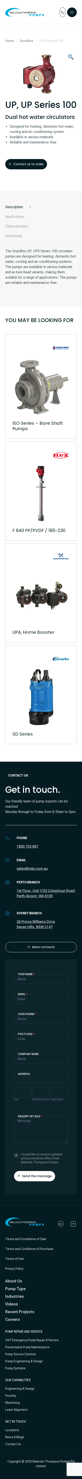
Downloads (13, 236)
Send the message (37, 1176)
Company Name (28, 1054)
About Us (13, 1281)
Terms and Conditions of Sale (25, 1239)
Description (14, 207)
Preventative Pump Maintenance (27, 1347)
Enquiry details (30, 1116)
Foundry (10, 1395)
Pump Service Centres (20, 1354)
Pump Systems (15, 1368)
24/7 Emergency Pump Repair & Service (32, 1340)
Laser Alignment (16, 1409)
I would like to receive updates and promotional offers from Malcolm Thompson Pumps (41, 1158)
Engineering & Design (20, 1388)
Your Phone (27, 1014)
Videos (11, 1304)
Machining (12, 1402)
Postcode (26, 1034)
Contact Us (13, 1444)
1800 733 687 (27, 846)
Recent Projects (19, 1311)
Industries (14, 1296)
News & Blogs (14, 1437)
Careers (12, 1319)
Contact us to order (28, 164)
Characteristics (16, 226)
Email (23, 994)
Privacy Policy (14, 1268)
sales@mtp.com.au (32, 869)
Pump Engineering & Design (24, 1361)
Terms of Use (14, 1259)
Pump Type (15, 1288)
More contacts (43, 947)
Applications (14, 217)
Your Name (26, 974)
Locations (12, 1430)
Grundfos (26, 41)
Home (9, 41)
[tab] (41, 207)
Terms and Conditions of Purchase (29, 1249)
